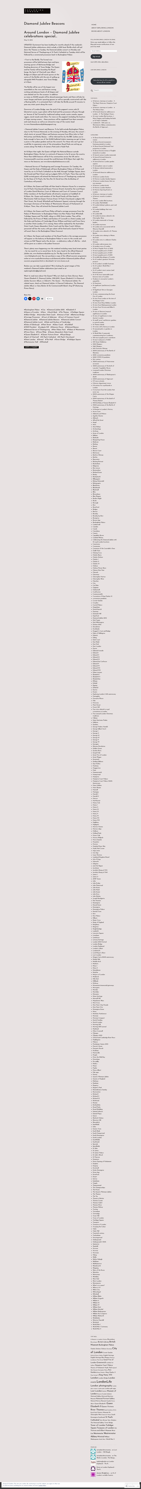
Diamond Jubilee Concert (71, 320)
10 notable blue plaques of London (104, 257)
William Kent (97, 1307)
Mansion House (57, 327)
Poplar (95, 1068)
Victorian (96, 1253)
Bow (94, 505)
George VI (96, 742)
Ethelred (95, 687)
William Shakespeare (99, 1311)
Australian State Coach (46, 315)
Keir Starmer (97, 900)
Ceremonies (96, 546)
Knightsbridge (97, 929)
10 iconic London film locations (102, 201)
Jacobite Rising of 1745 (100, 872)
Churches (96, 581)
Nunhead (96, 1029)
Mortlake (96, 992)
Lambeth (96, 931)
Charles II (96, 561)
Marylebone (96, 970)
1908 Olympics (97, 344)
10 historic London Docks (101, 177)
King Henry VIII (105, 1375)
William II (96, 1300)
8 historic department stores (102, 383)
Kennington (96, 903)
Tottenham (96, 1211)
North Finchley (97, 1020)
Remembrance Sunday (100, 1090)
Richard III (96, 1098)
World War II (97, 1329)
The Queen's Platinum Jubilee (102, 1192)
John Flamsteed (98, 885)
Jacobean (96, 868)
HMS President (30, 327)
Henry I (95, 805)
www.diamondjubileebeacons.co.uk (56, 162)
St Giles (95, 1148)
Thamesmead (97, 1185)
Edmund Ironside (98, 650)
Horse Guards (97, 840)
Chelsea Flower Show (99, 568)
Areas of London (98, 433)
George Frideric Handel (100, 727)
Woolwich (96, 1322)
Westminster (97, 1283)
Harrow (95, 798)
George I (95, 731)
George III (96, 735)
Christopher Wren (98, 579)
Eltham (95, 681)
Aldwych (95, 418)
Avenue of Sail (63, 315)
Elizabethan (96, 679)
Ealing (95, 637)
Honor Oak (96, 835)
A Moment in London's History (103, 409)
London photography (101, 1386)
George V (96, 740)
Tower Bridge (60, 339)
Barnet (95, 448)
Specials (95, 1144)
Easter (95, 648)
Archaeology (97, 429)
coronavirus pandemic (100, 598)
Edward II (96, 655)
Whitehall (44, 342)
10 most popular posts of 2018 (102, 255)
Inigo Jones (96, 850)
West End (96, 1279)
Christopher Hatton (99, 577)
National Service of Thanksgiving (37, 330)
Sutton (95, 1179)
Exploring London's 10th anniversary (104, 694)
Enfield (95, 683)
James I (95, 874)
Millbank (95, 981)
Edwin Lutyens (97, 672)
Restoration (96, 1092)
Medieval (96, 977)
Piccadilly (96, 1061)
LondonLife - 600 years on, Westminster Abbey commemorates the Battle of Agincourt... (104, 125)
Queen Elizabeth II (32, 334)
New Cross (96, 1003)
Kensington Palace (99, 909)
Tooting (95, 1209)
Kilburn (95, 918)
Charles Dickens (98, 557)
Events (95, 692)
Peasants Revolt (98, 1048)
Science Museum (103, 1412)
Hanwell (95, 790)
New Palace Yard (59, 330)
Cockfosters (97, 592)
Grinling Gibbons (98, 761)
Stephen (95, 1163)
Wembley (96, 1277)
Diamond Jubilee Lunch (34, 322)
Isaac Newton (97, 855)
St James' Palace (98, 1153)
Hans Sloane (97, 787)
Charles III (96, 564)
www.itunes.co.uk (63, 261)
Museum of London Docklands (104, 1394)
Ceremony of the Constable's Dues (104, 548)
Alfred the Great (98, 420)
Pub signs (96, 1072)
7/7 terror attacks (98, 381)
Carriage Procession (32, 317)
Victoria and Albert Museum (101, 1430)
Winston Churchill (98, 1320)
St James (96, 1150)
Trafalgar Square (78, 312)
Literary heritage (98, 940)
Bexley (95, 474)
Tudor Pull (96, 1231)
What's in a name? (99, 1285)
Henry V (95, 814)
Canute (95, 533)
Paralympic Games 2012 (100, 1044)
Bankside (95, 437)
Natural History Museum (98, 1401)
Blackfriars (96, 485)
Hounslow (96, 842)
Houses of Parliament (97, 1367)
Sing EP (72, 286)
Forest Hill (96, 707)
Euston (95, 690)
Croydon (95, 603)
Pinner (95, 1066)
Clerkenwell (96, 590)
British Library (103, 1342)
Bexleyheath (97, 477)
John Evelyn (96, 883)
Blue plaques (94, 1342)
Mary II (95, 968)
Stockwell (96, 1168)
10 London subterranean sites (102, 244)
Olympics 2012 (97, 1035)
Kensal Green (97, 905)
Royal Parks (97, 1107)
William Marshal (98, 1309)
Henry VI (96, 816)
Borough (95, 503)
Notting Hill (97, 1024)
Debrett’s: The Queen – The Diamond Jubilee (61, 281)
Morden (95, 990)
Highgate (96, 824)
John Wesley (97, 896)
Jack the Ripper (98, 866)
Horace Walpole (98, 837)
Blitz (94, 492)
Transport (96, 1222)
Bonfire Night (97, 498)
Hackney (95, 766)
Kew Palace (96, 916)
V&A (115, 1428)
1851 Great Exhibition (99, 342)
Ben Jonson (96, 468)
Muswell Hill (96, 998)
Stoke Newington (98, 1170)
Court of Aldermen (50, 317)
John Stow (96, 894)
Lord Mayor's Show (99, 953)
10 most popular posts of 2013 (102, 251)
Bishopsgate (97, 483)
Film (94, 700)
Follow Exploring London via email (103, 39)
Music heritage (97, 996)
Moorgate (96, 987)
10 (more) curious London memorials (104, 155)
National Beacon (72, 327)
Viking (95, 1255)
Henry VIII (96, 820)
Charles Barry (97, 555)
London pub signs (110, 1388)
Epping (95, 685)
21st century (97, 359)
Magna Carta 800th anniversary (103, 957)
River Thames (97, 1410)
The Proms (96, 1190)
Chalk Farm (96, 551)
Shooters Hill (97, 1120)
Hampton (96, 777)
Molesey (95, 983)
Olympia (95, 1033)
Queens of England (99, 1079)
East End (96, 644)
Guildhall (69, 325)
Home (93, 25)
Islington (95, 864)
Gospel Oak (96, 753)
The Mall (49, 339)
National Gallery (96, 1396)
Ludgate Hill (44, 327)
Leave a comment (31, 347)
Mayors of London (32, 312)
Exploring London (34, 11)
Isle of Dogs (97, 859)
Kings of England (98, 922)
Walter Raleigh (97, 1259)
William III (96, 1303)
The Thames (64, 312)
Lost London (97, 955)
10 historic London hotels (101, 185)
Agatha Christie (98, 416)
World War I (97, 1324)
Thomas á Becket (98, 1198)
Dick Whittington (98, 622)
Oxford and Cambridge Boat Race (104, 1037)
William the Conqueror (100, 1313)
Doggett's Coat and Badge (101, 631)
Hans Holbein (97, 785)
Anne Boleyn (97, 427)
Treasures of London (99, 1224)
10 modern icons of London (101, 246)
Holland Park (97, 833)
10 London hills (97, 214)
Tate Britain (103, 1420)
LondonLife (96, 950)
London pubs (101, 1388)
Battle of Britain (98, 455)
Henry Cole (96, 803)
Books (95, 501)
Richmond (96, 1100)
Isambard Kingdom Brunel (101, 857)
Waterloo (96, 1272)
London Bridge (97, 944)
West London (97, 1281)
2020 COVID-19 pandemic (101, 357)
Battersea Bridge (78, 315)
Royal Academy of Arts (110, 1410)
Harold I (95, 794)
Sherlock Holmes (98, 1118)
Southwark (96, 1142)
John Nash (96, 890)
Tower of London (98, 1218)
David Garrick (97, 609)
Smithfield (96, 1124)
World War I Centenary (100, 1327)
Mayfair (95, 972)
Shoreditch (96, 1122)
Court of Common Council (69, 317)
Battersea (96, 453)
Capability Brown (98, 535)
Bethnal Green (97, 472)
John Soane (96, 892)
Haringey (96, 792)
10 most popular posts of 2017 (102, 253)
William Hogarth (98, 1298)
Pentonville (96, 1053)
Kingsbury (96, 924)
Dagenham (96, 607)
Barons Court (97, 451)
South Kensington (98, 1135)
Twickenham (96, 1235)
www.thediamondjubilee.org (43, 253)
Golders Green (97, 748)
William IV (96, 1305)
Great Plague (97, 757)
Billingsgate (96, 479)
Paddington (96, 1040)
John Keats (96, 887)
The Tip (95, 1196)
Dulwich (95, 635)
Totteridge (96, 1213)
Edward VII (96, 668)
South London (97, 1137)
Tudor (95, 1229)
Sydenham (96, 1181)
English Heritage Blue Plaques (100, 1357)
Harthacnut (96, 800)
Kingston (95, 927)
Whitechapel (97, 1292)
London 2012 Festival (100, 942)
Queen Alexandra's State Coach (61, 332)
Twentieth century (98, 1233)
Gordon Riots (97, 750)
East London (97, 646)
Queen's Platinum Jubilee (101, 1077)
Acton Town (96, 411)
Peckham (96, 1050)
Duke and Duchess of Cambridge (58, 322)
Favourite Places (98, 698)
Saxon (95, 1116)
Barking (95, 444)
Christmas (96, 574)
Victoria (95, 1248)
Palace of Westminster (76, 330)
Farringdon (96, 696)
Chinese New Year (98, 570)
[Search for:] (102, 90)
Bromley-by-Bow (98, 516)
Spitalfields (96, 1146)
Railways (95, 1081)
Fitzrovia (96, 703)
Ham (94, 770)
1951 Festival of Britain (100, 348)
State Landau (30, 339)
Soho (94, 1127)
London (94, 1378)
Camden (95, 527)
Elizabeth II (71, 310)
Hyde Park (108, 1368)
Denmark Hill (97, 614)
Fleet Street (46, 325)
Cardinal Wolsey (98, 537)
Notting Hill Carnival (99, 1027)
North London (97, 1022)
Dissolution (96, 627)
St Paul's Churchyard (66, 337)
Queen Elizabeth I (100, 1403)
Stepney (95, 1166)
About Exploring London (102, 28)
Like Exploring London (98, 69)
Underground (97, 1240)
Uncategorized (97, 1237)
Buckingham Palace (32, 310)
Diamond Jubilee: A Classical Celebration (57, 283)
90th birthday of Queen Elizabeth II (104, 403)
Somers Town (97, 1129)
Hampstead (96, 774)
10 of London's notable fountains (103, 264)
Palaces (95, 1042)
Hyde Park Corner (98, 848)
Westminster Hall (31, 342)
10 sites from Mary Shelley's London (104, 303)
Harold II (96, 796)
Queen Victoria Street (50, 334)
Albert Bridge (30, 315)
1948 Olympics (97, 346)
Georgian (96, 744)
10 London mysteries (99, 224)
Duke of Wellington (99, 633)
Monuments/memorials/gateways (103, 985)
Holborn (95, 831)
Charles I (95, 559)
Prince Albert (97, 1070)
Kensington (96, 907)
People (95, 1055)
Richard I (96, 1094)
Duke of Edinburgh (32, 325)
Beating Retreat (98, 461)
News (44, 312)
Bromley (95, 514)
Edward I (96, 653)
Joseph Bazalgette (99, 898)
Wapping (95, 1268)
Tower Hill (96, 1216)
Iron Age (95, 853)
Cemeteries (96, 544)
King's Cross (97, 920)
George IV (96, 737)
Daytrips (95, 611)
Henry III (96, 809)
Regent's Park (97, 1087)
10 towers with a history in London (104, 327)
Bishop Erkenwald (98, 481)
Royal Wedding (97, 1109)
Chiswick (95, 572)
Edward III (96, 657)
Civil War (96, 585)
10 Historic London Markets (102, 187)
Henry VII (96, 818)
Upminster (96, 1244)
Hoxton (95, 844)
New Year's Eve (98, 1007)
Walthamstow (97, 1263)
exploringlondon (102, 1461)
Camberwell (96, 524)
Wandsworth (97, 1266)
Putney (95, 1074)
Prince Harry (29, 332)
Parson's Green (97, 1046)
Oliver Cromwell (98, 1031)
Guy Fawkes (96, 764)
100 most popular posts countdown (104, 337)
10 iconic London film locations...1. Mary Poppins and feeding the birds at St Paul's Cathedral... (104, 118)
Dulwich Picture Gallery (97, 1355)
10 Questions (97, 283)
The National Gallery (97, 1422)
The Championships (99, 1187)
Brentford (96, 507)
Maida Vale (96, 959)
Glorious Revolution (99, 746)
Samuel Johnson (98, 1111)
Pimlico (95, 1064)
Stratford (96, 1174)
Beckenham (96, 464)
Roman (95, 1103)
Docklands (96, 629)
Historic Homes (98, 827)
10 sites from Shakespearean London (104, 305)
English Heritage (108, 1355)
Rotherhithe (96, 1105)
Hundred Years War (99, 846)
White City (96, 1290)
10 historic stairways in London (102, 194)
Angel (94, 422)
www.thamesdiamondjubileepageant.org (41, 124)
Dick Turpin (96, 620)
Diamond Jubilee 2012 (56, 310)
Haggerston (97, 768)
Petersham (96, 1059)
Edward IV (96, 659)
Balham (95, 435)
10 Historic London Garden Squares (104, 179)
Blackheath (96, 487)
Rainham (95, 1083)
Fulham (95, 718)
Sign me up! (96, 56)
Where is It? (97, 1287)
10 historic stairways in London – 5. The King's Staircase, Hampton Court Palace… (105, 103)
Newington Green (98, 1009)
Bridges (95, 509)
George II (96, 733)
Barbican (95, 442)
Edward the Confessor (100, 661)
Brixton (95, 511)
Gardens (95, 724)
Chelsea (95, 566)
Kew (94, 914)
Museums (96, 994)
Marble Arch (97, 961)
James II (95, 877)
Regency (95, 1085)
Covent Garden (97, 601)
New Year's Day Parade (100, 1005)
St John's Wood (98, 1155)
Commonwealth (98, 594)
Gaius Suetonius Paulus (100, 720)
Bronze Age (96, 520)
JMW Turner (97, 879)
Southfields (96, 1140)
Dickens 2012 (97, 624)
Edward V (96, 664)
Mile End (95, 979)
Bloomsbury (96, 494)
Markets (95, 964)
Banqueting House (99, 440)
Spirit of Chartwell (32, 337)
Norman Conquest (99, 1018)
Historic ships (97, 829)
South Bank (53, 312)
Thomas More (97, 1205)
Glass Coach (58, 325)
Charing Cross (97, 553)
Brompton (96, 518)
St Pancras (96, 1157)
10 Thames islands (98, 324)
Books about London (100, 31)
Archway (95, 431)
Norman (95, 1016)
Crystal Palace (97, 605)
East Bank (96, 642)
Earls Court (96, 640)
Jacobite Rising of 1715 (100, 870)
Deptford (96, 616)
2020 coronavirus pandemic (102, 355)
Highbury (96, 822)
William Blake (97, 1296)
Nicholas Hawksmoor (100, 1014)
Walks (95, 1257)
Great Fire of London (100, 755)
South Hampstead (99, 1133)
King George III (95, 1375)
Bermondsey (97, 470)
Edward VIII (97, 670)
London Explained (98, 946)
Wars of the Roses (99, 1270)
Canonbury (96, 531)
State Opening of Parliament (102, 1161)
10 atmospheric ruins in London (103, 166)
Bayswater (96, 459)
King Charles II (111, 1372)
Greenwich (96, 759)
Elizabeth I (96, 674)
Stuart (95, 1177)
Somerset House (106, 1414)
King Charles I (101, 1372)
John (94, 881)
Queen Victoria (108, 1406)
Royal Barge (66, 334)
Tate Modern (112, 1420)
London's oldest (98, 948)
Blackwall (96, 490)
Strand (40, 339)
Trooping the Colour (99, 1227)
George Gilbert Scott (99, 729)
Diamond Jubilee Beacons (49, 320)
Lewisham (96, 935)
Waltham (96, 1261)
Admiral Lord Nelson (99, 414)
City (43, 310)
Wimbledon (96, 1318)
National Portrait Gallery (105, 1398)
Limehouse (96, 937)
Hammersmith (97, 772)
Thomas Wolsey (98, 1207)
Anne (94, 424)
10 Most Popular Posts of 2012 (103, 248)
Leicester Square (98, 933)
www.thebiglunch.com (32, 256)
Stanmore (96, 1159)
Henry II (95, 807)
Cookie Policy (42, 1485)
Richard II (96, 1096)
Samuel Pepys (97, 1113)
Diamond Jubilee (31, 320)
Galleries (95, 722)
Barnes (95, 446)
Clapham (95, 587)
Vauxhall (95, 1246)
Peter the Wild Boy (99, 1057)
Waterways (96, 1274)
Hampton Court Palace (100, 779)
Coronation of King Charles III (102, 596)
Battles (95, 457)
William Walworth (98, 1316)
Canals (95, 529)
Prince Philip (41, 332)
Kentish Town (97, 911)
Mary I (95, 966)
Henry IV (96, 811)
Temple (95, 1183)
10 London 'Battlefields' (100, 203)
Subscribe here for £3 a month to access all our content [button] (103, 81)
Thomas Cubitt (97, 1203)
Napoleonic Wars (98, 1000)
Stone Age (96, 1172)
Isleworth (96, 861)
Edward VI (96, 666)
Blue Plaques (97, 496)
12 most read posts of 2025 (102, 340)
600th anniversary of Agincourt (103, 379)
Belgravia (96, 466)
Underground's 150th (99, 1242)
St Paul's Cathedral (49, 337)
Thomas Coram (98, 1200)
